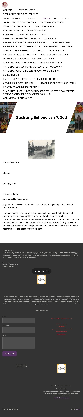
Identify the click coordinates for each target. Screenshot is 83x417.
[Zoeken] (37, 98)
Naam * (4, 316)
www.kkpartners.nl (61, 334)
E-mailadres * (5, 325)
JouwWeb (78, 409)
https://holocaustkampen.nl (61, 397)
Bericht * (4, 335)
